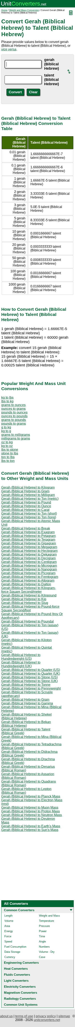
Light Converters (16, 980)
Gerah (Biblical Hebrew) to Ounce (26, 506)
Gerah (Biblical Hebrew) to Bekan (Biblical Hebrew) (26, 723)
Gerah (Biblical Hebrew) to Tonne (25, 684)
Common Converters (19, 910)
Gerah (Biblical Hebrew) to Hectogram (29, 550)
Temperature (46, 920)
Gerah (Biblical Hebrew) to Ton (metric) (30, 498)
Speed (8, 941)
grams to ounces (13, 405)
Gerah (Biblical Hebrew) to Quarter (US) (30, 670)
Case (42, 957)
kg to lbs (7, 397)
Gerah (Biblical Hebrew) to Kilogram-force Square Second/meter (28, 589)
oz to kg (7, 442)
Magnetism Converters (20, 992)
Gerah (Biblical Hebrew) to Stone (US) (29, 677)
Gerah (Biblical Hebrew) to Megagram (29, 547)
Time (42, 936)
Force (7, 936)
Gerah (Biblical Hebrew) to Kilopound (28, 595)
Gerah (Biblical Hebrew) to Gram (25, 491)
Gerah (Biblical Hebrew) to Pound (26, 502)
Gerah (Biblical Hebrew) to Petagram (28, 536)
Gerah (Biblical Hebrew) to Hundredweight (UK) (20, 664)
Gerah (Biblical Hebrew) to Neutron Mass (31, 815)
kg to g (6, 431)
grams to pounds (13, 420)
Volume (8, 920)
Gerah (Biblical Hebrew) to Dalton (26, 584)
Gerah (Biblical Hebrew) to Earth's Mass (30, 826)
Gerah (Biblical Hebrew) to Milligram (28, 495)
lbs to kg (7, 401)
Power (42, 931)
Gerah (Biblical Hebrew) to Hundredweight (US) (20, 656)
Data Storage (12, 951)
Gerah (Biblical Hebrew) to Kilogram (28, 487)
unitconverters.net (47, 1020)
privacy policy (46, 1016)
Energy (8, 931)
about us (6, 1016)
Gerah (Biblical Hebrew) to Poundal (27, 621)
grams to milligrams (15, 434)
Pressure (44, 926)
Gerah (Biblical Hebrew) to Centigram (29, 562)
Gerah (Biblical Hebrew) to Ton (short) (29, 513)
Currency (9, 957)
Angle (42, 941)
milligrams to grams (15, 438)
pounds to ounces (14, 412)
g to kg (6, 427)
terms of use (24, 1016)
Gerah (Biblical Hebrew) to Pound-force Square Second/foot (30, 608)
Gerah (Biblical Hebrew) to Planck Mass (30, 796)
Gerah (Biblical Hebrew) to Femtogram (29, 577)
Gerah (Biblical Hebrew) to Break (25, 528)
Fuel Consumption (15, 946)
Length (8, 915)
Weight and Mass (49, 915)
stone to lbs (9, 453)
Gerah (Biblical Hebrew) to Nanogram (29, 569)
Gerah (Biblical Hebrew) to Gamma (27, 703)
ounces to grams (13, 408)
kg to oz (7, 446)
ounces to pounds (14, 416)
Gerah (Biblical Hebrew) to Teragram (28, 539)
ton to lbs (8, 457)
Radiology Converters (20, 998)
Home (4, 10)
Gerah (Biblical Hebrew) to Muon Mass (29, 807)
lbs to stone (9, 449)
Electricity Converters (20, 986)
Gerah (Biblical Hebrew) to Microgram (29, 565)
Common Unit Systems (21, 1004)
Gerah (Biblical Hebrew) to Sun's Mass (29, 830)
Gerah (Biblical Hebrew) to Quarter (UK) (30, 673)
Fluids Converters (17, 974)
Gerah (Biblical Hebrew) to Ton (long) (28, 517)
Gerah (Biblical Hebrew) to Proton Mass (30, 811)
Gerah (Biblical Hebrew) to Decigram (28, 558)
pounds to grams (13, 423)
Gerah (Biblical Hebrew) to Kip (23, 599)
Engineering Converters (21, 962)
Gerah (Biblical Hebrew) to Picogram (28, 573)
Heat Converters (16, 968)
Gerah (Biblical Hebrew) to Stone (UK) (29, 681)
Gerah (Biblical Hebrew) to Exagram (28, 532)
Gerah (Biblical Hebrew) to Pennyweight (31, 688)
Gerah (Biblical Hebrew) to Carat (25, 510)
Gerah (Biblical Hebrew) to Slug (24, 603)
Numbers (44, 946)
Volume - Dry (47, 951)
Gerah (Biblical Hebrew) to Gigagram (28, 543)
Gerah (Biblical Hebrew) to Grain (25, 699)
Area (7, 926)
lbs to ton (8, 461)
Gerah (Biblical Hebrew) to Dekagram (29, 554)
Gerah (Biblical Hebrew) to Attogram (27, 580)
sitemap (64, 1016)
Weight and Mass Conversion (24, 10)
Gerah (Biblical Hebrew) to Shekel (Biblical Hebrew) (26, 716)
